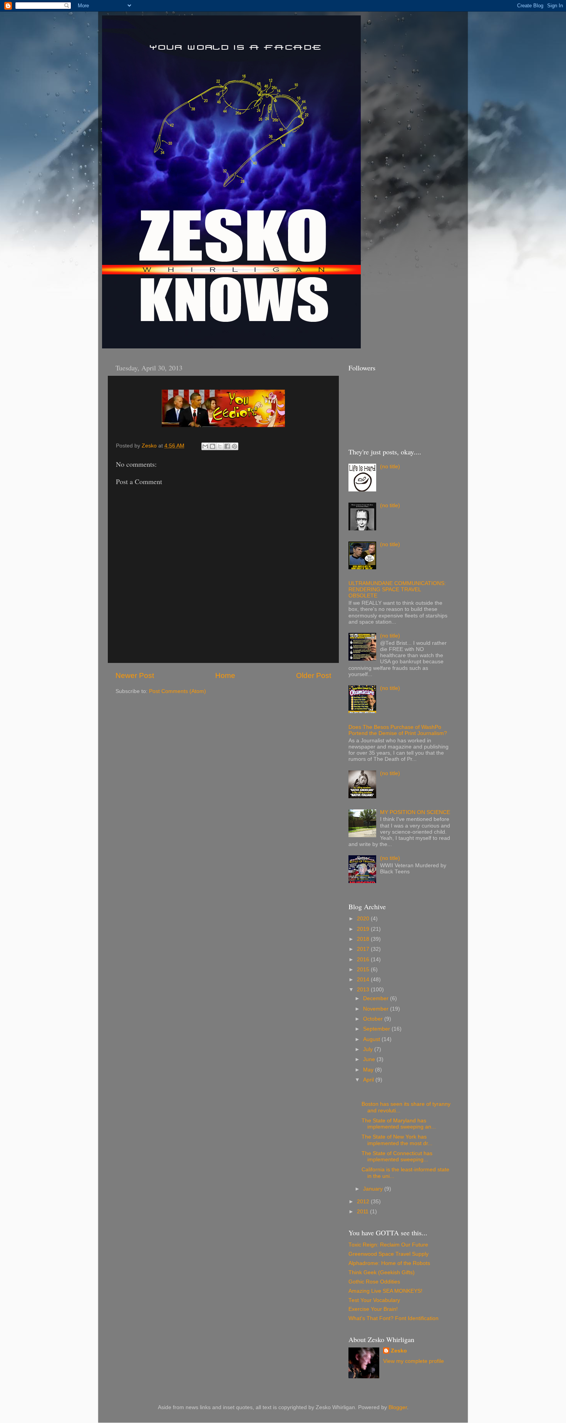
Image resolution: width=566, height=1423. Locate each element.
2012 (364, 1201)
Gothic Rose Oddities (374, 1282)
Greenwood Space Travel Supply (388, 1254)
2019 (364, 929)
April (369, 1080)
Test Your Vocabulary (374, 1300)
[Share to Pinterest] (234, 446)
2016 (364, 959)
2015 (364, 969)
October (373, 1019)
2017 (364, 949)
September (377, 1029)
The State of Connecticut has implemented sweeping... (397, 1156)
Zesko (399, 1351)
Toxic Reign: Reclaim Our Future (388, 1245)
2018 (364, 939)
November (376, 1009)
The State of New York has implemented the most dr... (397, 1140)
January (373, 1189)
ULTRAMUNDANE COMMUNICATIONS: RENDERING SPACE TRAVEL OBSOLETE (397, 589)
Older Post (313, 675)
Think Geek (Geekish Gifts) (381, 1272)
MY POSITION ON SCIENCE (415, 812)
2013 (364, 989)
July (368, 1049)
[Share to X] (220, 446)
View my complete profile (413, 1361)
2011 (363, 1211)
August (372, 1039)
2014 (364, 979)
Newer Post (135, 675)
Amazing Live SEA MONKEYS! (385, 1291)
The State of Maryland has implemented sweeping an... (399, 1124)
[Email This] (205, 446)
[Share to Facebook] (227, 446)
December (376, 998)
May (369, 1070)
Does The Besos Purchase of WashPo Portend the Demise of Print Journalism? (397, 730)
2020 (364, 919)
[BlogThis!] (212, 446)
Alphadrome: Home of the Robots (389, 1263)
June (370, 1059)
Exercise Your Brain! (373, 1309)
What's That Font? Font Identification (393, 1318)
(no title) (390, 466)
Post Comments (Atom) (177, 691)
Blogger (397, 1407)
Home (225, 675)
